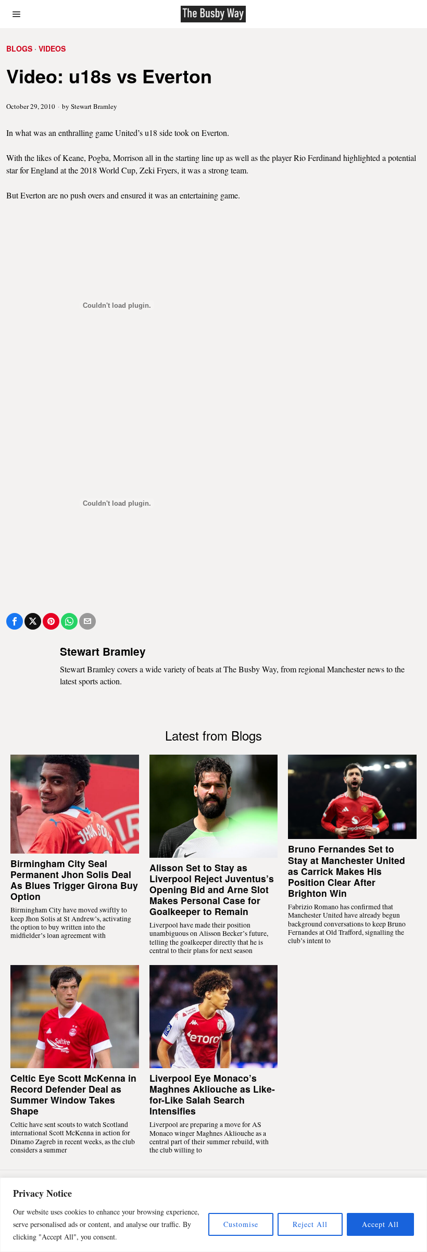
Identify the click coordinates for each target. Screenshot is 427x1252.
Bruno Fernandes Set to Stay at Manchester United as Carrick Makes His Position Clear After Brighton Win (346, 870)
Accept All (380, 1224)
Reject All (310, 1224)
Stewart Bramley (94, 106)
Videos (52, 49)
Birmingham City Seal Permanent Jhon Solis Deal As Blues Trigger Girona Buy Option (74, 880)
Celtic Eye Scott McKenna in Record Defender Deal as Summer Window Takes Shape (73, 1094)
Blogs (19, 49)
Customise (240, 1224)
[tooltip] (14, 621)
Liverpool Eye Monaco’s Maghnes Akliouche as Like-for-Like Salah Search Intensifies (212, 1094)
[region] (213, 1215)
